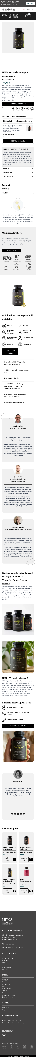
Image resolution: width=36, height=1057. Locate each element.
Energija (5, 979)
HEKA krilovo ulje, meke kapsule (17, 121)
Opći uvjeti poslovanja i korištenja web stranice (18, 1023)
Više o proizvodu (8, 134)
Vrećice (4, 965)
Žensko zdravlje (7, 997)
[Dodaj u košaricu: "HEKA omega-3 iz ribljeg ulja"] (31, 859)
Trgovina (30, 3)
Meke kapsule (6, 967)
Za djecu (5, 969)
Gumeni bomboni (8, 958)
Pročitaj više (7, 859)
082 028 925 (9, 944)
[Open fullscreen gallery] (32, 67)
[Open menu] (32, 15)
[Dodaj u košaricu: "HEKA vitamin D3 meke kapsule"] (14, 891)
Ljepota (4, 986)
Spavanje (5, 991)
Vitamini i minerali (8, 995)
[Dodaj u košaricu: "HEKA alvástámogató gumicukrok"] (31, 891)
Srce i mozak (6, 993)
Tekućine (5, 960)
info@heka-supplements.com (15, 947)
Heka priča (5, 1007)
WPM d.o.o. (26, 1056)
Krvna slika (6, 984)
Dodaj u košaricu (18, 104)
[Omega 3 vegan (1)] (18, 37)
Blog (3, 1010)
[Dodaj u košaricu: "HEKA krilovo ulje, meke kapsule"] (14, 859)
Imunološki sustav (8, 982)
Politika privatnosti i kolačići (11, 1020)
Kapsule (5, 963)
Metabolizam (6, 988)
